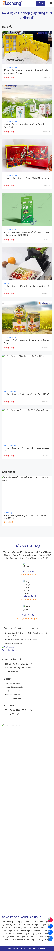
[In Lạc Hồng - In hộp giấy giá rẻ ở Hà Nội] (12, 3)
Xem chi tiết (8, 522)
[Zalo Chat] (50, 926)
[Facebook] (50, 938)
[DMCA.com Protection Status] (9, 651)
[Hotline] (50, 919)
